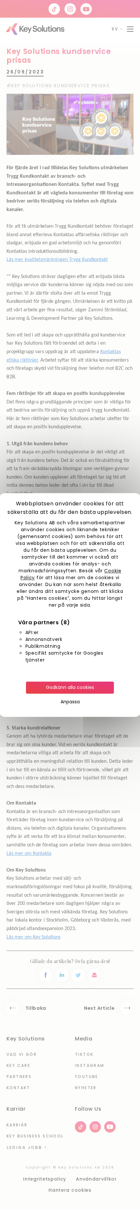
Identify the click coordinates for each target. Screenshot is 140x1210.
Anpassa (70, 702)
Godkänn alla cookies (70, 687)
